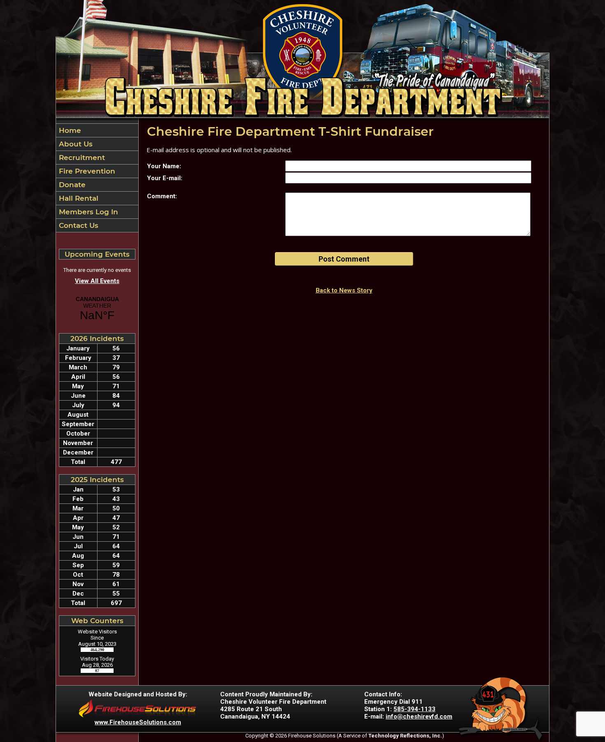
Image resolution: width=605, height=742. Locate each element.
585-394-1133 (414, 709)
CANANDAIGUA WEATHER (97, 309)
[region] (97, 178)
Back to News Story (344, 290)
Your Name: (164, 166)
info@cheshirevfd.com (419, 716)
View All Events (97, 281)
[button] (97, 144)
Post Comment (344, 259)
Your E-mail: (164, 178)
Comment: (162, 196)
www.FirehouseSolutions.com (138, 722)
